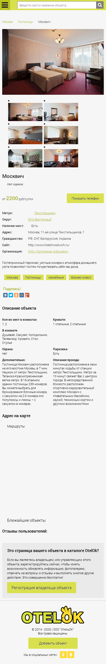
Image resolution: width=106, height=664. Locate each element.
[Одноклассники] (16, 295)
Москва (7, 22)
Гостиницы (25, 22)
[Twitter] (11, 295)
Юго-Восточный (39, 219)
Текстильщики (44, 213)
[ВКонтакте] (5, 295)
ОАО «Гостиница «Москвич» (48, 251)
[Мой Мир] (21, 295)
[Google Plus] (27, 295)
